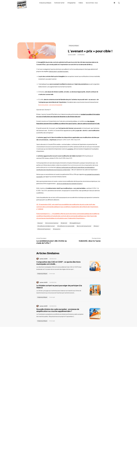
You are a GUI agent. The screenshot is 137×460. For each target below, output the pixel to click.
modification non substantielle (66, 226)
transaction (57, 229)
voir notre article (43, 105)
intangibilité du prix (75, 223)
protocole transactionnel (84, 226)
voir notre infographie (55, 105)
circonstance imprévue (52, 223)
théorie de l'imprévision (44, 229)
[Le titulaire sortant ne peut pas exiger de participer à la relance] (93, 290)
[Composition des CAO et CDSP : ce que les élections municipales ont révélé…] (93, 266)
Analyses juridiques (74, 45)
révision (97, 226)
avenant (40, 223)
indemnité (64, 223)
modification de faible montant (46, 226)
